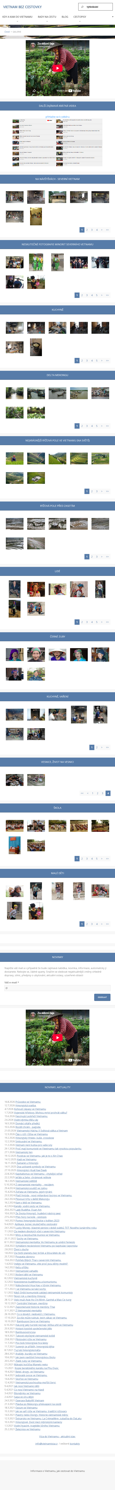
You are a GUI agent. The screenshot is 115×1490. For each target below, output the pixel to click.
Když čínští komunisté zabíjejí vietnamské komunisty (43, 1292)
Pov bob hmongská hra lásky (31, 1343)
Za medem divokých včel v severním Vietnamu (39, 1231)
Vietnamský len (23, 1152)
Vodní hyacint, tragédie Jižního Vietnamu (37, 1425)
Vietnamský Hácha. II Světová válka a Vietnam (42, 1130)
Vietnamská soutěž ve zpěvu (31, 1188)
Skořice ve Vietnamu (26, 1379)
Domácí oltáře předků (27, 1123)
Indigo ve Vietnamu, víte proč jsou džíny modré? (41, 1263)
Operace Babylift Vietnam (29, 1400)
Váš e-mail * (11, 982)
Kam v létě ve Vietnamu (28, 1202)
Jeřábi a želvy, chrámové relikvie (33, 1177)
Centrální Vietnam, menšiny (32, 1303)
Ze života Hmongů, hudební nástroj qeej (37, 1213)
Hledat (82, 6)
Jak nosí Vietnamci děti (26, 1386)
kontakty (75, 1443)
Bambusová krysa (25, 1332)
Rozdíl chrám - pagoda (28, 1127)
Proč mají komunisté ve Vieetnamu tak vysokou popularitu (48, 1148)
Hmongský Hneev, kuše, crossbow (34, 1137)
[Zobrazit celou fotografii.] (15, 197)
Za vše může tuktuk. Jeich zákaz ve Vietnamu (42, 1317)
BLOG (65, 16)
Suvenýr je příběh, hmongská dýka (34, 1346)
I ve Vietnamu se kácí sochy (30, 1289)
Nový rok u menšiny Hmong (30, 1296)
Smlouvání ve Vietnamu (28, 1141)
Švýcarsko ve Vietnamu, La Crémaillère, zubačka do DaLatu (48, 1418)
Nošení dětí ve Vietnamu (29, 1274)
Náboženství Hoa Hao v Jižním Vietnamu (38, 1285)
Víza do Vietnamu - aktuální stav (57, 1436)
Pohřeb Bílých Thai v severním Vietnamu (38, 1260)
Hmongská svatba (25, 1105)
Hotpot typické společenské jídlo (33, 1328)
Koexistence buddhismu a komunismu (35, 1281)
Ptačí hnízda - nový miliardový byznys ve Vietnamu (43, 1195)
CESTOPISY (80, 16)
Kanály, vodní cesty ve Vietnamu (32, 1206)
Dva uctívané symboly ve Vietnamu (36, 1166)
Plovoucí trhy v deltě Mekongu (32, 1199)
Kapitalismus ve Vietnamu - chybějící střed (38, 1173)
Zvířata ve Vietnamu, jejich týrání (34, 1191)
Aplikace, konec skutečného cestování (36, 1224)
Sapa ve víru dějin (24, 1397)
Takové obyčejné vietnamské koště (35, 1335)
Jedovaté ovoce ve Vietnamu (31, 1375)
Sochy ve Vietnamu (27, 1238)
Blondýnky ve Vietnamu (27, 1393)
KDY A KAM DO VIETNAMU (17, 16)
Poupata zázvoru (25, 1256)
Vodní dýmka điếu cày (26, 1119)
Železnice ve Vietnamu (27, 1429)
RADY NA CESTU (47, 16)
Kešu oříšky (22, 1267)
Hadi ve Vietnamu (26, 1159)
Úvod (7, 31)
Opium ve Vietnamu (26, 1407)
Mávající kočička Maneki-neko (31, 1364)
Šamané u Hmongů (27, 1163)
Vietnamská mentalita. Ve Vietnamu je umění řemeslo (45, 1242)
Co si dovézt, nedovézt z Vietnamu (36, 1314)
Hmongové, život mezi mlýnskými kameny (38, 1422)
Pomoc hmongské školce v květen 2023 (37, 1220)
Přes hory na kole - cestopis (31, 1217)
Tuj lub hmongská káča (27, 1350)
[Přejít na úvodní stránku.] (22, 6)
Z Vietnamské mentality (28, 1310)
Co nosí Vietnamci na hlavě (29, 1389)
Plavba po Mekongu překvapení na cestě (38, 1404)
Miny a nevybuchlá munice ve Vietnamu (37, 1235)
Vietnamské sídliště (26, 1181)
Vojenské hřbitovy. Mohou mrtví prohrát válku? (40, 1112)
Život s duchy (21, 1249)
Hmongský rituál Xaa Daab (32, 1170)
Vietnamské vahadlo (26, 1271)
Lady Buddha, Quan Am (28, 1209)
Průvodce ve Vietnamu (28, 1101)
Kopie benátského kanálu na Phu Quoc (37, 1368)
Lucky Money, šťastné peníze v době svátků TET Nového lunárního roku (56, 1227)
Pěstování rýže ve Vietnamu (30, 1339)
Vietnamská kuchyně (25, 1278)
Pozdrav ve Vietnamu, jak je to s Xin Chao (40, 1155)
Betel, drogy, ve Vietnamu (29, 1371)
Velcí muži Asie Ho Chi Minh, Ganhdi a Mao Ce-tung (42, 1299)
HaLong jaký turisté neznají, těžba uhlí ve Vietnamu (44, 1325)
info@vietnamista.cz (46, 1443)
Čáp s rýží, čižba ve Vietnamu (31, 1134)
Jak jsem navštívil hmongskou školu (35, 1357)
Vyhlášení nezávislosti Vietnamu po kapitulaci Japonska (46, 1245)
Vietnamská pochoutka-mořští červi (35, 1382)
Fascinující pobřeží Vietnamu (31, 1116)
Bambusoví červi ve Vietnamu (33, 1321)
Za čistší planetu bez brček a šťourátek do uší (40, 1253)
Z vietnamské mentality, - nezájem (34, 1184)
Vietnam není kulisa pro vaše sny (33, 1145)
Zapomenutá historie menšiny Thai (35, 1307)
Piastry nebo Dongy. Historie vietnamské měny (42, 1415)
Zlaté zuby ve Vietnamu (28, 1361)
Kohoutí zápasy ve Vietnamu (30, 1109)
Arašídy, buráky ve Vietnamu (31, 1353)
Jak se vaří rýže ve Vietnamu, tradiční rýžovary (41, 1411)
